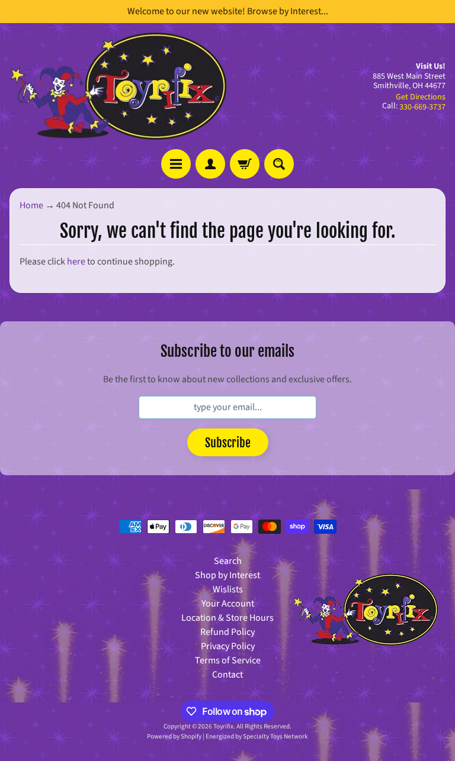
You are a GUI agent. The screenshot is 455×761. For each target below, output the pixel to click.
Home (31, 205)
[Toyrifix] (118, 86)
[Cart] (244, 164)
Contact (227, 674)
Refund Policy (227, 632)
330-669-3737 (422, 107)
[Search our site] (279, 164)
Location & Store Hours (227, 617)
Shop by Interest (227, 575)
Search (228, 560)
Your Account (227, 603)
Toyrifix (223, 726)
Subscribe (228, 443)
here (76, 261)
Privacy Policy (228, 646)
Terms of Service (228, 660)
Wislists (228, 589)
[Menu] (176, 164)
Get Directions (421, 97)
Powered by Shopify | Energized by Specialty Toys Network (227, 736)
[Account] (210, 164)
